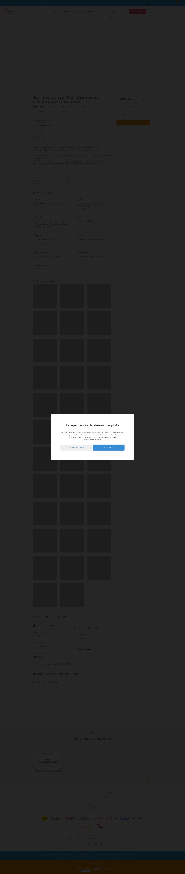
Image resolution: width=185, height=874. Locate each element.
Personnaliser (76, 447)
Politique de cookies (110, 437)
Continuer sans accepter (92, 439)
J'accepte (109, 447)
